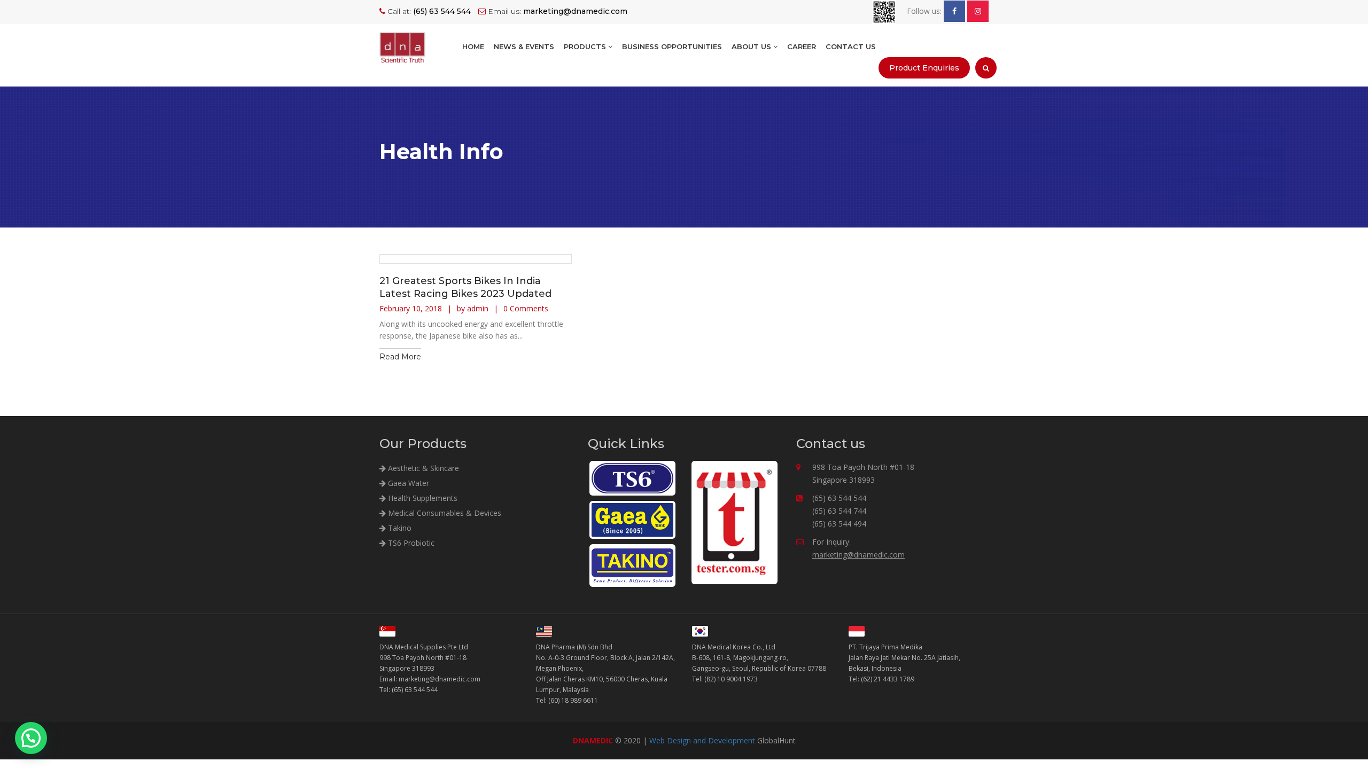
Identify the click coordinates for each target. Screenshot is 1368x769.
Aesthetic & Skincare (422, 468)
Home (473, 46)
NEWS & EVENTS (524, 46)
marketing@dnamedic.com (858, 555)
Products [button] (586, 46)
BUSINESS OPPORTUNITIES (672, 46)
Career (801, 46)
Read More (400, 357)
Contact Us (851, 46)
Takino (398, 528)
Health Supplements (421, 498)
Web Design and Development (702, 740)
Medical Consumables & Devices (443, 513)
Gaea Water (407, 483)
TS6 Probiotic (410, 543)
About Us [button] (752, 46)
